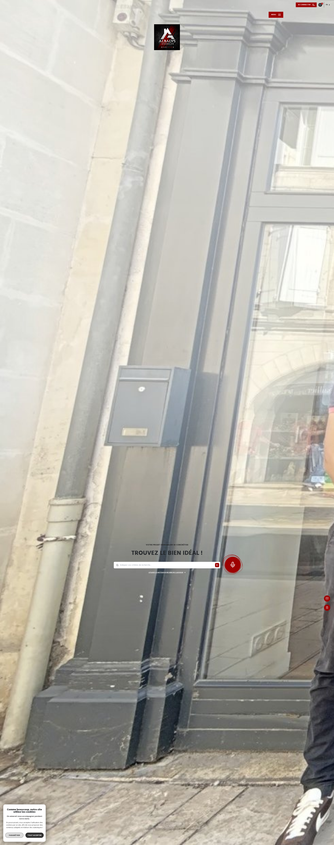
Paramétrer (14, 835)
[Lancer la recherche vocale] (232, 564)
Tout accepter (34, 835)
